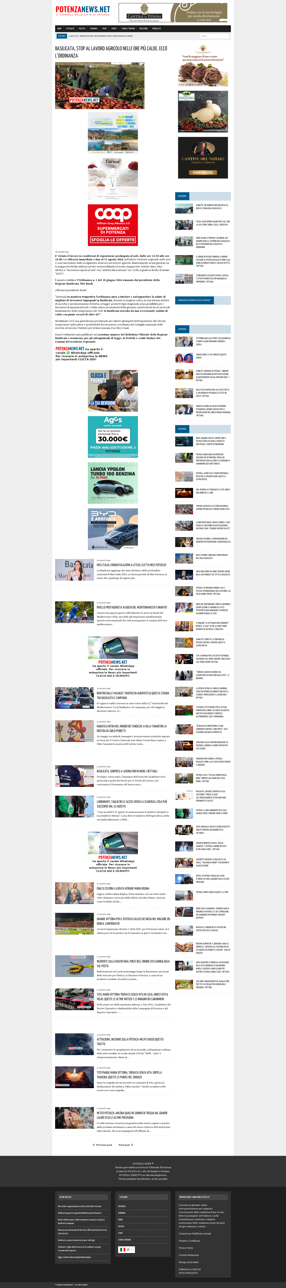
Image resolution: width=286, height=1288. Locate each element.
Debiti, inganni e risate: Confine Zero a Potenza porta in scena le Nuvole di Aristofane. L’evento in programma (211, 441)
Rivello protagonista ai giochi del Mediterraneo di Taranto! (132, 607)
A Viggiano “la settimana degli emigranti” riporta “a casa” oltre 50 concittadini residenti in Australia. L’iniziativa (212, 625)
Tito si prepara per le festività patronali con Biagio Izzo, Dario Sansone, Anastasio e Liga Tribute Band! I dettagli (213, 658)
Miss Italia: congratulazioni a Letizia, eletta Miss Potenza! (131, 565)
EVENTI (114, 29)
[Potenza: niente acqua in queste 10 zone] (184, 898)
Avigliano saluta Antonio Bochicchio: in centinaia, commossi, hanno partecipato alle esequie (212, 745)
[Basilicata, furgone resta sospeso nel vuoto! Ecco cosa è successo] (184, 933)
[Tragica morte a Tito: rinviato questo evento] (184, 361)
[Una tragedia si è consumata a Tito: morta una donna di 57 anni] (184, 495)
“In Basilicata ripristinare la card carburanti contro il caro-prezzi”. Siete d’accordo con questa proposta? (212, 728)
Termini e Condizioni (189, 1240)
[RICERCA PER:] (214, 36)
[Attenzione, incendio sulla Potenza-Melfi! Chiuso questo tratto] (74, 1053)
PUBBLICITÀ (156, 29)
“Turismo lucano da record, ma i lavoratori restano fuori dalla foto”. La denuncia (212, 675)
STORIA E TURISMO (128, 29)
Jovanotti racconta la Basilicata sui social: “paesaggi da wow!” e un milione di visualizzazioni (212, 862)
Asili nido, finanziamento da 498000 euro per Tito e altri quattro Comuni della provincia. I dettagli (212, 984)
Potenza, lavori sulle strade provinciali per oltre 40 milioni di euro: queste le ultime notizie (212, 476)
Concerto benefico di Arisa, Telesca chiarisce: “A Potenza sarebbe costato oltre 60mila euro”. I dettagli (211, 846)
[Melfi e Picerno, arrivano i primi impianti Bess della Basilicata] (184, 561)
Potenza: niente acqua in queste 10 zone (212, 892)
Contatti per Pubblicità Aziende (195, 1233)
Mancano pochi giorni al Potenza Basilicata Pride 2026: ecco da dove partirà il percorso (213, 761)
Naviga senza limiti (188, 1262)
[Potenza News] (83, 10)
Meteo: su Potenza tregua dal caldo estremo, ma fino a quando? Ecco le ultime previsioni (212, 878)
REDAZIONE (144, 29)
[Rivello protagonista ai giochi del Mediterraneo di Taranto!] (74, 621)
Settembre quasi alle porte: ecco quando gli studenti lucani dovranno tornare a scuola (213, 341)
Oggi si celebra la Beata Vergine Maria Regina (123, 888)
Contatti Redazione (189, 1254)
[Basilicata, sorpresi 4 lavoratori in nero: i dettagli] (74, 784)
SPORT (104, 29)
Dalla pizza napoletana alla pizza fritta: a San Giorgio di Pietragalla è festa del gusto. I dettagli (213, 392)
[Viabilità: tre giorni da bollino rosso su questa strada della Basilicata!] (184, 211)
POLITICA (82, 29)
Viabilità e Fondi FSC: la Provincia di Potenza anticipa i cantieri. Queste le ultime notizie (210, 642)
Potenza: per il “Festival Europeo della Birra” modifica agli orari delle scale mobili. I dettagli (211, 778)
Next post (124, 1144)
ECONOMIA (93, 29)
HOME (59, 29)
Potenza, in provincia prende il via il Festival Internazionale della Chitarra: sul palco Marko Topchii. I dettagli (213, 590)
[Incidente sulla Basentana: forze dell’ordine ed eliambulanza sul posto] (74, 975)
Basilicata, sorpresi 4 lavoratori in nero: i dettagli (127, 771)
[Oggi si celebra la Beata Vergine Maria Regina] (74, 902)
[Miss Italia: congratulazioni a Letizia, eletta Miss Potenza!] (74, 578)
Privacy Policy (186, 1247)
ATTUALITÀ (70, 29)
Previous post (104, 1144)
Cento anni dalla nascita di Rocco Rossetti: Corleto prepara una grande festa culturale (213, 829)
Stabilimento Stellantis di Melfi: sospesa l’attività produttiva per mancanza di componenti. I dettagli (212, 278)
